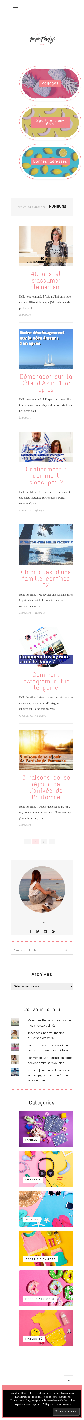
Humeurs (25, 314)
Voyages (50, 83)
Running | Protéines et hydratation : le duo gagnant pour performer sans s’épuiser (50, 1075)
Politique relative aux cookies (56, 1404)
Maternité (33, 1339)
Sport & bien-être (50, 122)
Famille (31, 1140)
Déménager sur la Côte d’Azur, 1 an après (46, 383)
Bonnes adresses (50, 161)
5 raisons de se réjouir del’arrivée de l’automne (46, 787)
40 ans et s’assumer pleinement (46, 280)
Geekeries (25, 715)
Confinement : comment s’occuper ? (46, 476)
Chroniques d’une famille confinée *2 (46, 578)
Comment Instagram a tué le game (46, 681)
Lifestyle (39, 510)
